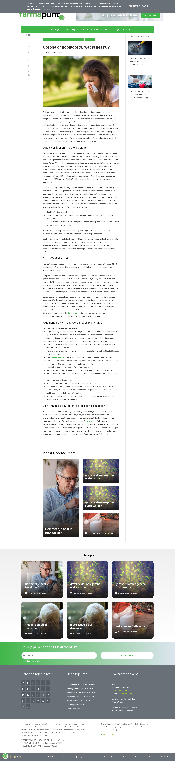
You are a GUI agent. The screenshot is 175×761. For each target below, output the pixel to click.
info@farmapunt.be (125, 693)
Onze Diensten (50, 30)
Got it (145, 6)
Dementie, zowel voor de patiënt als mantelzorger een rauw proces (140, 61)
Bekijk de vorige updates (31, 661)
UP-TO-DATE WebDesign (163, 757)
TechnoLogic (134, 757)
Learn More (134, 6)
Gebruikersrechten (69, 757)
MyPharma (124, 757)
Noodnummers (82, 30)
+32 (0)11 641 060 (121, 690)
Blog (114, 30)
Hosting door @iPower (146, 757)
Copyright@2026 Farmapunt (52, 757)
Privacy (79, 757)
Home (46, 40)
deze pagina (72, 313)
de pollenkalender (58, 357)
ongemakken (90, 40)
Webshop (94, 30)
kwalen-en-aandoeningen (75, 40)
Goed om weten (66, 30)
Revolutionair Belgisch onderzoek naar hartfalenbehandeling (140, 94)
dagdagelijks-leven (57, 40)
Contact (124, 30)
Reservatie (105, 30)
